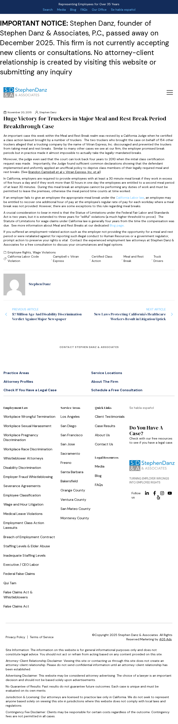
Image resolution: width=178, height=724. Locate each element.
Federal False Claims (19, 573)
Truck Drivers (158, 259)
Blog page (117, 225)
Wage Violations (44, 252)
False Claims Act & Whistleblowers (18, 594)
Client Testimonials (110, 416)
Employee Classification (22, 495)
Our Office (99, 10)
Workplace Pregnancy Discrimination (20, 437)
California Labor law (130, 198)
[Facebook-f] (154, 493)
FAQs (84, 10)
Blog (73, 10)
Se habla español (123, 10)
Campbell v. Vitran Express (66, 259)
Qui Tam (9, 583)
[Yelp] (158, 497)
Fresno (66, 462)
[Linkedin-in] (147, 493)
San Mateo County (76, 508)
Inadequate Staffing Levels (24, 555)
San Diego (68, 426)
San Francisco (72, 435)
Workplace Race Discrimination (27, 449)
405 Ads (165, 639)
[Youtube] (170, 493)
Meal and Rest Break (134, 259)
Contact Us (104, 444)
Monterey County (75, 518)
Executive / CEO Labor (21, 564)
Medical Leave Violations (23, 513)
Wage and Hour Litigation (23, 504)
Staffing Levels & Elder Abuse (26, 546)
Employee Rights (19, 252)
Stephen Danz (47, 112)
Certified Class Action (102, 259)
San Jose (68, 444)
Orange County (73, 490)
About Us (102, 435)
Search (48, 10)
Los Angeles (70, 416)
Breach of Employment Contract (29, 537)
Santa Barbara (72, 472)
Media (61, 10)
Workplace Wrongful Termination (29, 416)
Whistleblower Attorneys (23, 458)
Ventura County (73, 499)
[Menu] (170, 92)
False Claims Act (16, 606)
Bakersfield (69, 481)
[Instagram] (162, 493)
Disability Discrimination (22, 467)
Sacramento (70, 453)
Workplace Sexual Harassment (27, 426)
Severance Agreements (22, 486)
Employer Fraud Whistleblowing (28, 476)
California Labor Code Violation (23, 259)
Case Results (105, 426)
